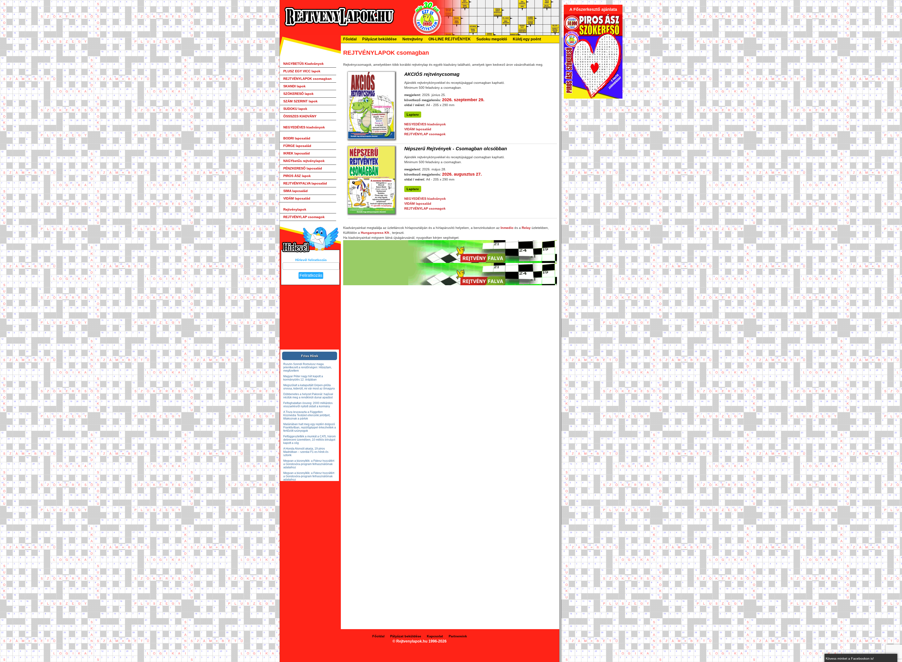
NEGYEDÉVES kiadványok (304, 127)
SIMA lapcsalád (295, 191)
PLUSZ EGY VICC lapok (301, 71)
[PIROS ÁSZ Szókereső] (593, 97)
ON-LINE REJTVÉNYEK (449, 39)
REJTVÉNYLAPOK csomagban (307, 79)
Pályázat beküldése (379, 39)
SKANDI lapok (294, 86)
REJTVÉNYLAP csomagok (304, 217)
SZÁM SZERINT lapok (300, 101)
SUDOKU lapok (295, 109)
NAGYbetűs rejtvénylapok (304, 161)
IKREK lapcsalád (296, 153)
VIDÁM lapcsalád (296, 198)
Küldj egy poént (527, 39)
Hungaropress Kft (375, 233)
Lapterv (413, 114)
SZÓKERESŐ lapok (298, 94)
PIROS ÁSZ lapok (297, 176)
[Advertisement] (599, 171)
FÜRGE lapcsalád (297, 146)
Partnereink (458, 636)
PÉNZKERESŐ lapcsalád (302, 168)
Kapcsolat (435, 636)
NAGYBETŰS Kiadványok (303, 63)
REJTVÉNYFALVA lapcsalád (305, 183)
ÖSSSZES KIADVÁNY (299, 116)
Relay (526, 228)
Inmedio (507, 228)
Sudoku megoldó (491, 39)
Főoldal (350, 39)
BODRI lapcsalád (296, 138)
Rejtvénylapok (294, 209)
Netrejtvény (412, 39)
